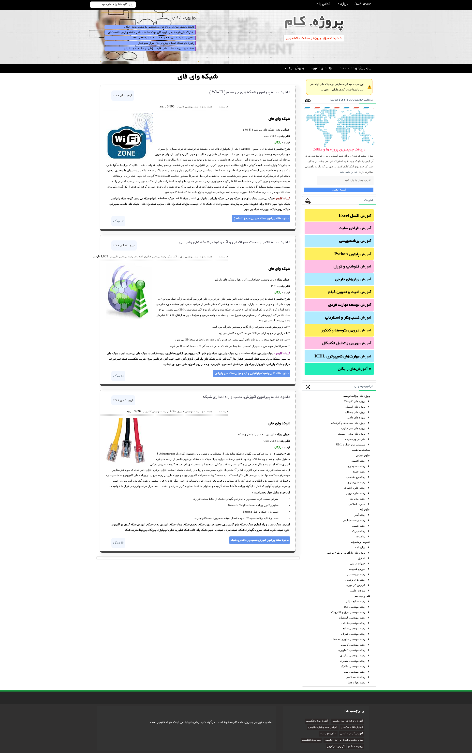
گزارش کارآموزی (355, 585)
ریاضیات (360, 536)
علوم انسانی (363, 455)
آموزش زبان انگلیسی (317, 721)
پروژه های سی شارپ (353, 428)
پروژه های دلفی (356, 417)
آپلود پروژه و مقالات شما (355, 68)
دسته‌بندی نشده (361, 449)
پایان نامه (360, 547)
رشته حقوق (358, 471)
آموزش (355, 216)
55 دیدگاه (118, 542)
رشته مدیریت (357, 498)
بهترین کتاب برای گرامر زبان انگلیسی (344, 740)
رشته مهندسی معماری (352, 660)
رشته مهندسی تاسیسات (352, 617)
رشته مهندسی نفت (354, 671)
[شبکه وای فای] (129, 158)
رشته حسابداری (356, 466)
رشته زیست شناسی (354, 520)
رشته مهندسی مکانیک (353, 666)
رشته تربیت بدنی (355, 574)
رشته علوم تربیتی (355, 493)
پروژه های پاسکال (355, 412)
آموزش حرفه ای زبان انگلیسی (347, 721)
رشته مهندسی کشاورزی (351, 650)
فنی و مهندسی (362, 595)
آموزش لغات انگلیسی (352, 727)
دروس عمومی (357, 568)
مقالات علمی (357, 590)
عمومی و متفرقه (360, 541)
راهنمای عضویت (321, 68)
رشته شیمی (358, 525)
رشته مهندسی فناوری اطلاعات (348, 639)
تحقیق (361, 558)
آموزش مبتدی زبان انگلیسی (322, 727)
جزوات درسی (357, 563)
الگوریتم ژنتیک (328, 734)
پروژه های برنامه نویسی (356, 395)
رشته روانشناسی (355, 476)
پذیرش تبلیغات (294, 68)
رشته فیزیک (358, 531)
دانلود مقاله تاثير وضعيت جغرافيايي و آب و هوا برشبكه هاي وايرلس (234, 242)
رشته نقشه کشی (355, 677)
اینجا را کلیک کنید (349, 171)
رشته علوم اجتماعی (354, 487)
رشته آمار (359, 514)
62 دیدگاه (118, 221)
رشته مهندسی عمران (353, 633)
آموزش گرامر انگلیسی (351, 734)
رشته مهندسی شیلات (353, 622)
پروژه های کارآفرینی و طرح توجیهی (345, 552)
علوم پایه (365, 509)
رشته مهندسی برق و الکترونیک (348, 612)
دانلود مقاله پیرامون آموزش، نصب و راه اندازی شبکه (246, 397)
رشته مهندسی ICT (354, 606)
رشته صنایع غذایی (355, 601)
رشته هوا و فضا (356, 682)
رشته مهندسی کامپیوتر (352, 644)
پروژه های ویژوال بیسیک (351, 433)
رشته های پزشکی (355, 579)
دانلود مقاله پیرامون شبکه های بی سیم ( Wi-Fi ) (249, 92)
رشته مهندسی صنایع (354, 628)
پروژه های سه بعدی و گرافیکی (348, 422)
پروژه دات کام (355, 746)
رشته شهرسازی (356, 482)
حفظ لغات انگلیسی (311, 740)
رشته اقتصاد (358, 460)
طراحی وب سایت (355, 439)
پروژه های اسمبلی (355, 406)
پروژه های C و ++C (354, 401)
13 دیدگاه (118, 375)
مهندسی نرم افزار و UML (350, 444)
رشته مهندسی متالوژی (352, 655)
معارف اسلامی (357, 503)
